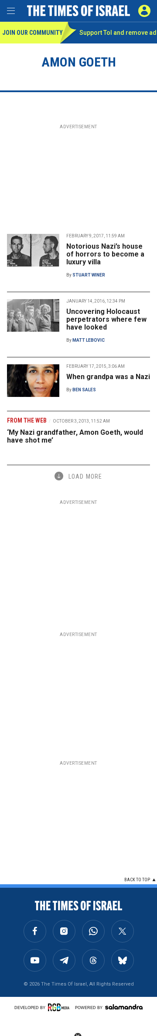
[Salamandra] (124, 1006)
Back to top (137, 879)
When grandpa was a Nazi (108, 377)
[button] (144, 11)
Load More (85, 476)
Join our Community (31, 32)
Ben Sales (84, 389)
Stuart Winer (88, 275)
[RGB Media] (60, 1007)
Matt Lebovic (88, 340)
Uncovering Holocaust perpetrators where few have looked (106, 319)
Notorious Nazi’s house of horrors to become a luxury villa (105, 254)
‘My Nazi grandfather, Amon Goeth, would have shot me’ (75, 436)
